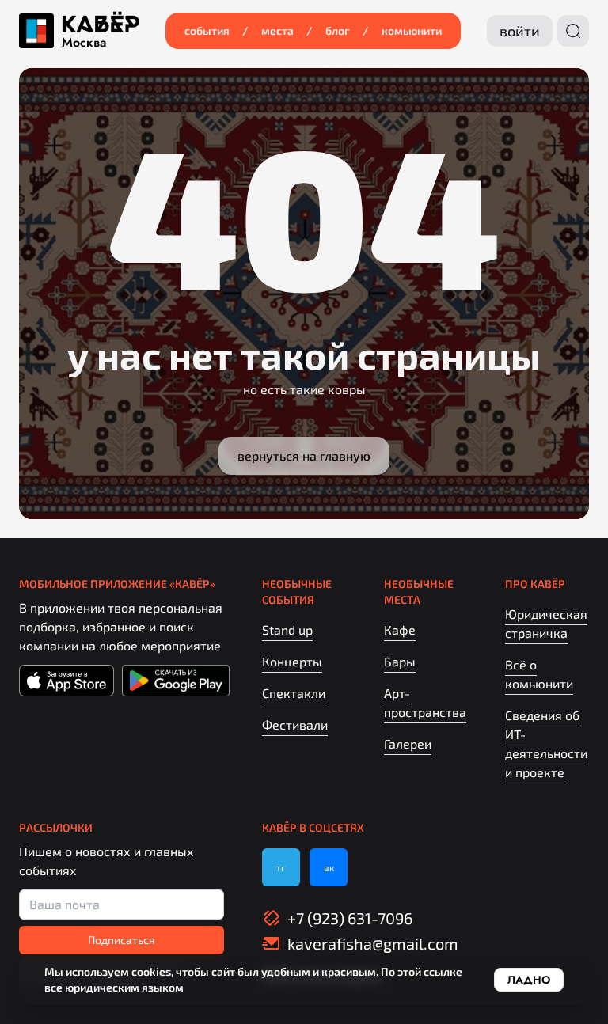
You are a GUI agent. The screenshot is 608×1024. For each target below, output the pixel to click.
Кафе (400, 629)
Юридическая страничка (546, 623)
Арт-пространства (425, 702)
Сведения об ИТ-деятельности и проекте (546, 743)
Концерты (292, 661)
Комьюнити (412, 30)
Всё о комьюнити (539, 674)
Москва (84, 42)
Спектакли (293, 692)
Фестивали (295, 724)
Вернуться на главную (304, 455)
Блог (337, 30)
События (207, 30)
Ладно (528, 980)
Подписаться (121, 939)
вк (329, 867)
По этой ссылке (421, 971)
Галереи (407, 743)
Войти (520, 31)
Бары (400, 661)
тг (281, 867)
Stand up (287, 629)
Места (277, 30)
